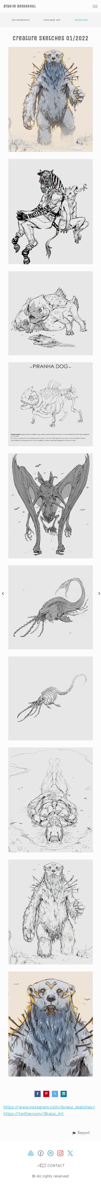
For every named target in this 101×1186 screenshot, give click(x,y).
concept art (52, 19)
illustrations (21, 19)
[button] (81, 1132)
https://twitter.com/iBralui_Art (34, 1114)
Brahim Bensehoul (20, 6)
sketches (81, 19)
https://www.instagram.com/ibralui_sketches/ (49, 1107)
